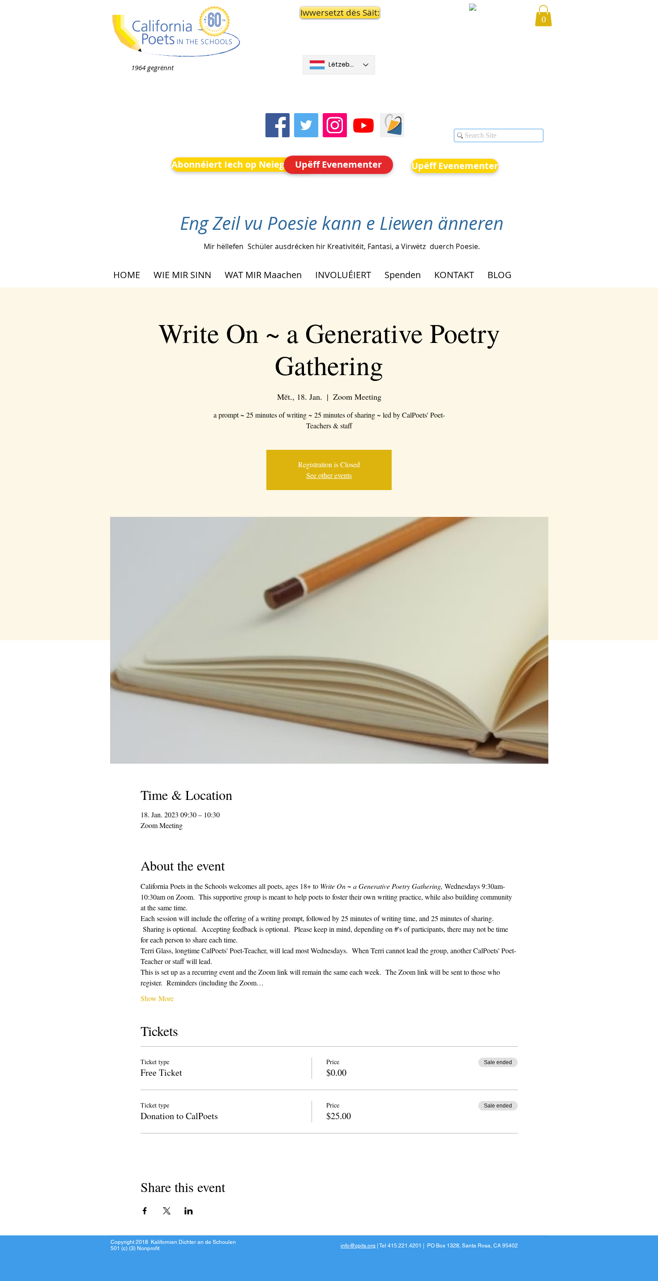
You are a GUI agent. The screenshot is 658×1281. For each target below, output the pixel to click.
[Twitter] (306, 125)
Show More (157, 998)
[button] (338, 12)
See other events (329, 475)
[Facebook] (277, 125)
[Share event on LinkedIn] (188, 1210)
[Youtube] (363, 125)
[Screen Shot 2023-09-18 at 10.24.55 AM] (392, 125)
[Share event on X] (166, 1210)
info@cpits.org (358, 1246)
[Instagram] (335, 125)
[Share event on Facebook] (145, 1210)
